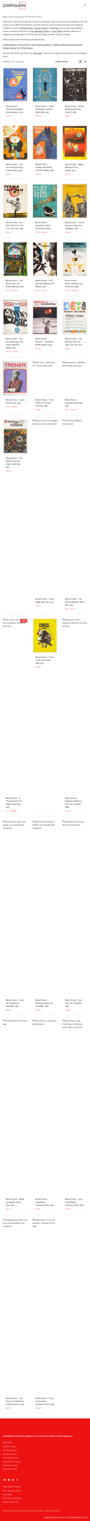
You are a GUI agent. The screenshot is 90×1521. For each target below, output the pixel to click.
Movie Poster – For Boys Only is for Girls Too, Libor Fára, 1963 (14, 225)
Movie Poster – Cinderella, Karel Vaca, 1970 (74, 403)
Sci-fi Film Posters (25, 48)
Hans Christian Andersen (41, 45)
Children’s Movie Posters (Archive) (67, 45)
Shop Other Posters (10, 1469)
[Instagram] (9, 1480)
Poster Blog (7, 1494)
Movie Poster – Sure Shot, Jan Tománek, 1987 (73, 1003)
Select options (12, 414)
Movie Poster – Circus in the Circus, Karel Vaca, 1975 (44, 660)
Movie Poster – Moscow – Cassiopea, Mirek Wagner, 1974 (44, 342)
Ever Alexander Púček (40, 31)
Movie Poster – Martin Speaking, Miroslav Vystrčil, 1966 (74, 109)
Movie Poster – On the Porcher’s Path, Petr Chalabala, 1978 (74, 225)
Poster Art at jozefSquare (12, 1498)
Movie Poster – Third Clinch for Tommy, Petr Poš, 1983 (44, 403)
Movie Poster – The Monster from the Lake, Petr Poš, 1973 (73, 342)
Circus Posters (24, 45)
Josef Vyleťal (57, 31)
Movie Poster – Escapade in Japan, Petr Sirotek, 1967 (43, 225)
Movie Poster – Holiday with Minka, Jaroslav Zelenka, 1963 (44, 167)
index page (37, 53)
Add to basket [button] (41, 355)
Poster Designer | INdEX (12, 1491)
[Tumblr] (17, 1480)
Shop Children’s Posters (12, 1461)
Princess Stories (9, 48)
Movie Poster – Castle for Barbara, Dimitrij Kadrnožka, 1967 (44, 109)
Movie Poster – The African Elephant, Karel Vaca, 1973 (74, 602)
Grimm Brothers (9, 45)
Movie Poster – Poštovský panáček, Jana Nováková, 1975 (14, 109)
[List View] (85, 61)
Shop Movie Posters (10, 1465)
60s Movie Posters (10, 1446)
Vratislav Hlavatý (41, 28)
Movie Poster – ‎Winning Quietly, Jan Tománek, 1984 (44, 1003)
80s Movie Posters (10, 1454)
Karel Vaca (55, 28)
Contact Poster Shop (10, 1502)
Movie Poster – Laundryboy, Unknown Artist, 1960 (44, 1202)
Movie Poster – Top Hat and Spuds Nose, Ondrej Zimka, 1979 (14, 167)
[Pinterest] (13, 1480)
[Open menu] (85, 5)
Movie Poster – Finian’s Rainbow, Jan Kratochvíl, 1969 (74, 283)
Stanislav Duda (26, 28)
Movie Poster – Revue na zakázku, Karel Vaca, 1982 (15, 1202)
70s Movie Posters (10, 1450)
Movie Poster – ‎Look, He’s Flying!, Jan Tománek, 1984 (15, 1003)
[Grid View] (80, 61)
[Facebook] (5, 1480)
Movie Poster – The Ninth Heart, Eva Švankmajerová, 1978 (14, 283)
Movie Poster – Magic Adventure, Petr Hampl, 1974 (74, 167)
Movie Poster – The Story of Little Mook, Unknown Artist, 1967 (15, 1401)
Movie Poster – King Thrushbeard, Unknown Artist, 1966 (74, 1202)
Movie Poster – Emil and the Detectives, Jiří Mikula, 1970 (44, 283)
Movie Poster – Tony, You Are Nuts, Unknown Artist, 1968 (44, 1401)
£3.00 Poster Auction (10, 1458)
